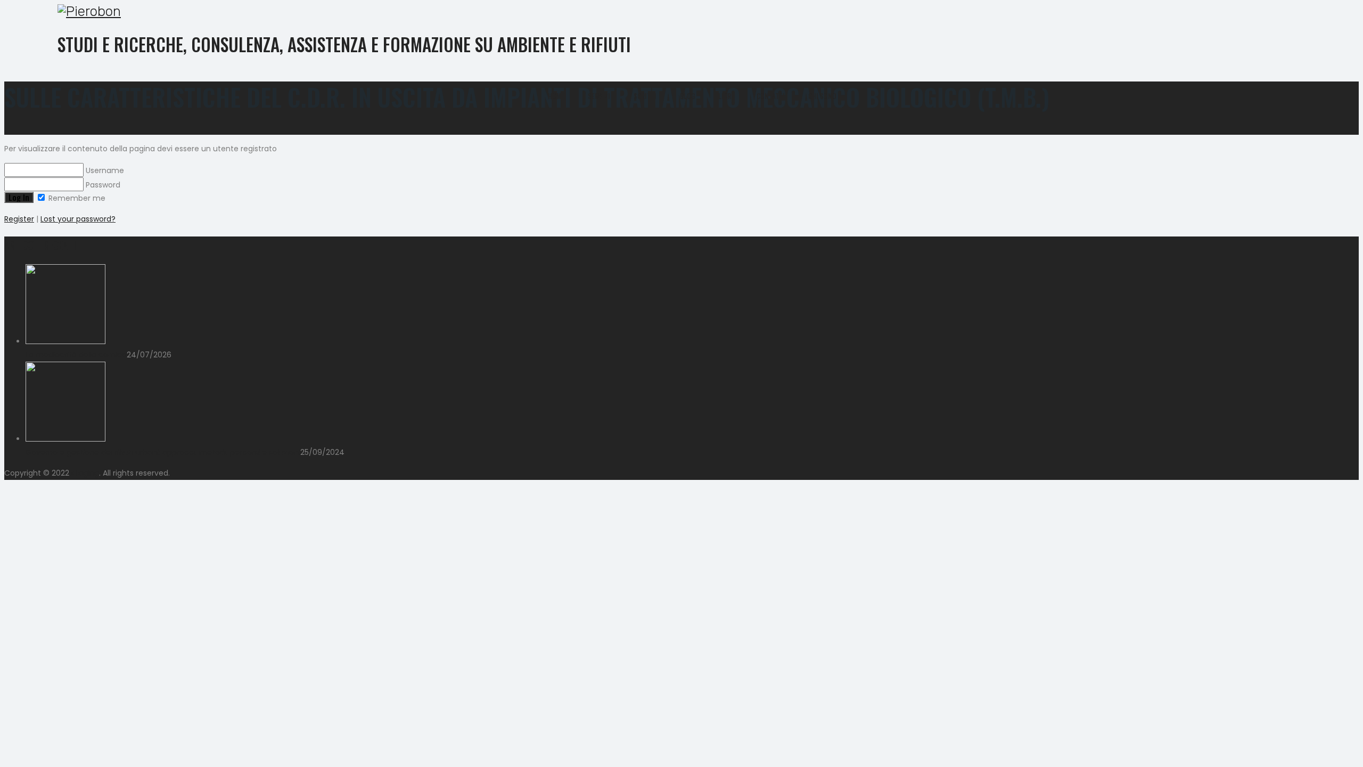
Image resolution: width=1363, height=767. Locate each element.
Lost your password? (78, 219)
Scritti (645, 96)
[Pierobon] (674, 11)
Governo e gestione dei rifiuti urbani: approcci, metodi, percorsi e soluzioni (163, 452)
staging (85, 473)
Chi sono (822, 96)
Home (556, 96)
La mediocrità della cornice (76, 354)
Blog (687, 96)
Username (104, 170)
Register (19, 219)
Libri (725, 96)
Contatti (771, 96)
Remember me (75, 198)
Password (102, 184)
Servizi (599, 96)
